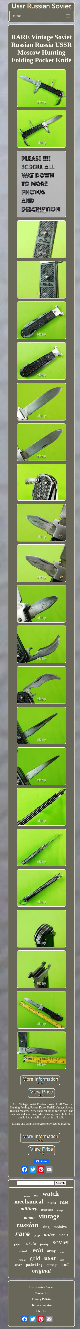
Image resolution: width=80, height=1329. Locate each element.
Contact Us (41, 1293)
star (36, 1195)
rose (64, 1202)
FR (45, 1311)
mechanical (28, 1201)
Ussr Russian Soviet (41, 1287)
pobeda (24, 1251)
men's (63, 1235)
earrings (52, 1265)
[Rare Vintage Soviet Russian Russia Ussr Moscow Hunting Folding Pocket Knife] (41, 88)
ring (46, 1227)
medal (22, 1259)
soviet (61, 1242)
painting (34, 1265)
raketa (30, 1243)
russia (51, 1203)
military (29, 1208)
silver (18, 1265)
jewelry (44, 1244)
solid (62, 1252)
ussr (50, 1257)
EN (38, 1311)
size (62, 1259)
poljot (17, 1244)
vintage (49, 1216)
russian (27, 1225)
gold (35, 1258)
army (51, 1251)
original (41, 1271)
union (29, 1217)
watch (50, 1193)
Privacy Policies (41, 1299)
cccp (37, 1235)
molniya (60, 1227)
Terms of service (41, 1305)
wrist (38, 1250)
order (49, 1234)
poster (27, 1196)
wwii (65, 1264)
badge (60, 1210)
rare (22, 1233)
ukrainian (47, 1209)
